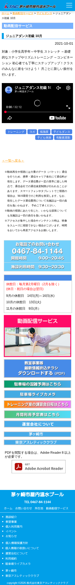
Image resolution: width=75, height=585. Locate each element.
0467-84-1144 (40, 502)
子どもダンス (61, 131)
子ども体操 (44, 137)
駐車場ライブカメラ (18, 563)
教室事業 (11, 521)
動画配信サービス (57, 508)
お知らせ (11, 536)
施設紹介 (11, 517)
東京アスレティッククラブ (22, 575)
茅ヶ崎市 (11, 570)
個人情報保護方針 (17, 543)
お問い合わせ (23, 508)
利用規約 (11, 558)
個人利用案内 (14, 526)
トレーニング (16, 131)
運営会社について (16, 553)
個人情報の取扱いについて (22, 548)
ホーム (8, 508)
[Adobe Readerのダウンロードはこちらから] (39, 467)
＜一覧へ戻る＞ (13, 160)
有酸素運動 (63, 137)
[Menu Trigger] (69, 5)
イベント (11, 531)
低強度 (44, 131)
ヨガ (32, 131)
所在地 (39, 508)
